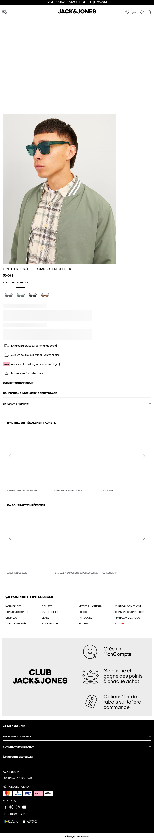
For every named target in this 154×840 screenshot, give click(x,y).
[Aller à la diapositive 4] (77, 254)
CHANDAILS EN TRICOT (128, 606)
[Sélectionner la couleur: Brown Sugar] (44, 289)
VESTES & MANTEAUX (90, 606)
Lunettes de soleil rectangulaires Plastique (39, 264)
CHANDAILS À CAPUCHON (130, 612)
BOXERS (83, 623)
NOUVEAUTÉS (13, 606)
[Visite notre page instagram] (11, 808)
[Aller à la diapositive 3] (71, 254)
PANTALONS (85, 617)
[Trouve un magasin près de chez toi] (127, 13)
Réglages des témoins (77, 836)
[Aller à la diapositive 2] (65, 254)
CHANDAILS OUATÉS (16, 612)
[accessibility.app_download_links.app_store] (30, 824)
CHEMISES (11, 617)
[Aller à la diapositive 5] (83, 254)
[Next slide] (144, 456)
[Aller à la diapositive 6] (88, 254)
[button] (11, 311)
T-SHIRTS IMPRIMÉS (15, 623)
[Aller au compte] (134, 12)
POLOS (83, 612)
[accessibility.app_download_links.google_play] (12, 824)
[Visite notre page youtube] (24, 808)
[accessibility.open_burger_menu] (4, 12)
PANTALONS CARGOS (127, 617)
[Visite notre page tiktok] (18, 808)
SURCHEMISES (50, 612)
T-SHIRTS (47, 606)
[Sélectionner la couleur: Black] (32, 289)
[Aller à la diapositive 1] (60, 254)
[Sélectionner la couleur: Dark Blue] (8, 289)
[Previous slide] (10, 456)
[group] (29, 460)
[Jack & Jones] (77, 12)
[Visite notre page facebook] (5, 808)
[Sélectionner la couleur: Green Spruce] (20, 289)
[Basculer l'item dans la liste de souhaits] (132, 330)
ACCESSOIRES (50, 623)
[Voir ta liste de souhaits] (142, 13)
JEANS (45, 617)
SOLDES (119, 623)
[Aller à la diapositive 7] (94, 254)
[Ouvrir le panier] (149, 12)
